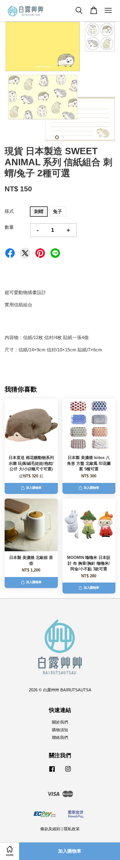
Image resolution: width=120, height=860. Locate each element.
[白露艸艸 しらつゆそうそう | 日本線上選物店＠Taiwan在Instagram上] (68, 772)
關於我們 (60, 722)
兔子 (57, 211)
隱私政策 (72, 829)
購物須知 (60, 730)
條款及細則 (50, 829)
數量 (9, 227)
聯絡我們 (60, 737)
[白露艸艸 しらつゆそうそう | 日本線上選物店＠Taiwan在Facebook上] (52, 772)
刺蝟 (38, 211)
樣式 (9, 211)
